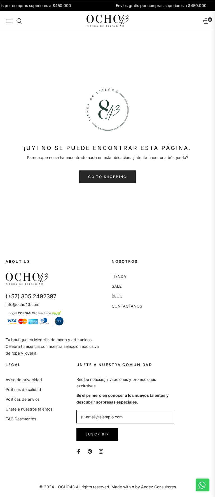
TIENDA (119, 276)
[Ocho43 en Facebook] (78, 450)
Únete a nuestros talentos (29, 409)
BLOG (117, 296)
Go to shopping (107, 177)
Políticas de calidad (23, 389)
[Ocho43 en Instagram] (101, 450)
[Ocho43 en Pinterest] (90, 450)
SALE (116, 286)
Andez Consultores (158, 486)
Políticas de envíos (22, 399)
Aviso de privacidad (24, 379)
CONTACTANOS (127, 306)
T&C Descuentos (21, 418)
